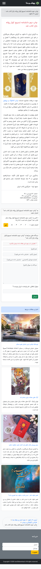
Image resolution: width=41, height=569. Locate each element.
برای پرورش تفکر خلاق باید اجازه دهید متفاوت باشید (23, 445)
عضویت (34, 552)
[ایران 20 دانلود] (32, 3)
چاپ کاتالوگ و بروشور (10, 100)
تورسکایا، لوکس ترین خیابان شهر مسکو (27, 344)
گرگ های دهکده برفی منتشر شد (29, 397)
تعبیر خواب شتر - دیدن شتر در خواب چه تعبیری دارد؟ (23, 495)
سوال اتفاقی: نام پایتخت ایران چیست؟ (25, 286)
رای (6, 225)
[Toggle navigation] (4, 3)
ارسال (35, 296)
